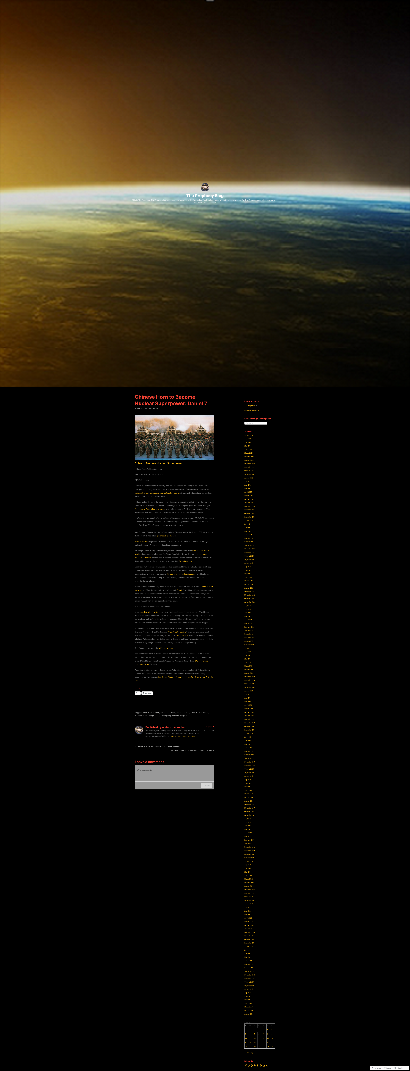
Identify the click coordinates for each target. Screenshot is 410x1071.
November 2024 (249, 510)
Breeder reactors (141, 541)
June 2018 (247, 783)
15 (268, 1038)
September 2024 (249, 517)
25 (250, 1046)
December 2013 (249, 975)
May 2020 (247, 701)
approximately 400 (164, 535)
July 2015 (247, 907)
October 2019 (249, 726)
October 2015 (249, 897)
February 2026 (249, 456)
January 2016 (248, 886)
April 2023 (248, 577)
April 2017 (248, 833)
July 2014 (247, 950)
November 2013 (249, 978)
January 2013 (248, 1014)
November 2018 (249, 765)
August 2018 (248, 776)
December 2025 (249, 463)
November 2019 (249, 723)
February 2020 (249, 712)
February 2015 (249, 925)
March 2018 (248, 794)
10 (246, 1038)
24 (246, 1046)
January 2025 (248, 502)
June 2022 (247, 613)
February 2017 (249, 840)
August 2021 (248, 648)
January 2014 (248, 971)
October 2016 (249, 854)
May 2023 (247, 574)
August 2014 (248, 946)
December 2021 (249, 634)
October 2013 (249, 982)
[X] (245, 1065)
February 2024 (249, 542)
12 (255, 1038)
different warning (166, 648)
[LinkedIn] (263, 1065)
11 (250, 1038)
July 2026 (247, 439)
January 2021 (248, 673)
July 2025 (247, 481)
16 (272, 1038)
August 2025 (248, 478)
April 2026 (248, 449)
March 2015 (248, 921)
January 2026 (248, 460)
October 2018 (249, 769)
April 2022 (248, 620)
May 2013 (247, 999)
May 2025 (247, 488)
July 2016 (247, 865)
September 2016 (249, 858)
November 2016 (249, 850)
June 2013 (247, 996)
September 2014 (249, 943)
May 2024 (247, 531)
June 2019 (247, 740)
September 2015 (249, 900)
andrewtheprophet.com (252, 410)
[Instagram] (248, 1065)
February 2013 (249, 1010)
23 (272, 1042)
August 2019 (248, 733)
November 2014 (249, 936)
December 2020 (249, 676)
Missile (198, 712)
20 (259, 1042)
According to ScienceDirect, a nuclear (150, 509)
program (138, 715)
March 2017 (248, 836)
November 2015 (249, 893)
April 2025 (248, 492)
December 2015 (249, 889)
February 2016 (249, 882)
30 (272, 1046)
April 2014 (248, 960)
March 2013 (248, 1007)
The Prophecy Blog (205, 195)
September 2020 (249, 687)
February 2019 (249, 755)
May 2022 (247, 616)
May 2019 (247, 744)
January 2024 (248, 545)
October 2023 (249, 556)
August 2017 (248, 818)
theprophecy (166, 715)
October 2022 (249, 598)
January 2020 (248, 715)
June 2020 (247, 698)
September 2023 (249, 559)
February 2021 (249, 669)
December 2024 (249, 506)
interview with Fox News (150, 612)
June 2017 (247, 826)
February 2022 (249, 627)
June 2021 (247, 655)
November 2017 (249, 808)
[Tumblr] (257, 1065)
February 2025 (249, 499)
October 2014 (249, 939)
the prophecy (154, 715)
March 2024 (248, 538)
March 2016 (248, 879)
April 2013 (248, 1003)
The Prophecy (249, 405)
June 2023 (247, 570)
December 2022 (249, 591)
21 (263, 1042)
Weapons (183, 715)
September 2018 (249, 772)
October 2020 (249, 684)
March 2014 (248, 964)
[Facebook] (260, 1065)
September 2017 (249, 815)
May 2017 (247, 829)
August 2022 (248, 605)
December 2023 (249, 549)
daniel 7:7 (185, 712)
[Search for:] (255, 423)
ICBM (193, 712)
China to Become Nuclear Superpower (159, 463)
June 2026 (247, 442)
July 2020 (247, 694)
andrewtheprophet (167, 712)
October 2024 (249, 513)
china (179, 712)
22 (268, 1042)
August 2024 (248, 520)
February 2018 (249, 797)
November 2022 (249, 595)
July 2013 (247, 992)
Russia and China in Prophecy (170, 677)
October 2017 (249, 811)
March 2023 (248, 581)
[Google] (251, 1065)
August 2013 (248, 989)
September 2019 (249, 730)
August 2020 (248, 691)
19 (255, 1042)
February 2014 (249, 968)
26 (255, 1046)
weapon (175, 715)
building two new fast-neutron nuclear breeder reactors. (157, 492)
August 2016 (248, 861)
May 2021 (247, 659)
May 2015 (247, 914)
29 (268, 1046)
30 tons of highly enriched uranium (181, 574)
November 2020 (249, 680)
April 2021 (248, 662)
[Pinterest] (254, 1065)
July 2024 (247, 524)
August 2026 (248, 435)
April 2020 (248, 705)
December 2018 (249, 762)
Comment (206, 785)
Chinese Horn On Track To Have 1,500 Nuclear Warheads (156, 747)
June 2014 (247, 953)
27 (259, 1046)
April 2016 (248, 875)
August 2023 (248, 563)
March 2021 (248, 666)
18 (250, 1042)
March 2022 (248, 623)
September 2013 (249, 985)
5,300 (179, 590)
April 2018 (248, 790)
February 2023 (249, 584)
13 (259, 1038)
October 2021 (249, 641)
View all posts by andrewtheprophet (183, 736)
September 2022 (249, 602)
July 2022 (247, 609)
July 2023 (247, 566)
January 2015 (248, 929)
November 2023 (249, 552)
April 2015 (248, 918)
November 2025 (249, 467)
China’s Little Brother (177, 631)
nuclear (205, 712)
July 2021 (247, 652)
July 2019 (247, 737)
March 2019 (248, 751)
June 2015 (247, 911)
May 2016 (247, 872)
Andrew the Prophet (151, 712)
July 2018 (247, 779)
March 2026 (248, 453)
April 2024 (248, 534)
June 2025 (247, 485)
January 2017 (248, 843)
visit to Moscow (182, 635)
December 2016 (249, 847)
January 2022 (248, 630)
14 (263, 1038)
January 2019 (248, 758)
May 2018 (247, 786)
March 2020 (248, 708)
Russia (145, 715)
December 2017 (249, 804)
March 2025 (248, 495)
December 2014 (249, 932)
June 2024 (247, 527)
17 (246, 1042)
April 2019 (248, 747)
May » (252, 1053)
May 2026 (247, 446)
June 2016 (247, 868)
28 (263, 1046)
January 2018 (248, 801)
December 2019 (249, 719)
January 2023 (248, 588)
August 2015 (248, 904)
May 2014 (247, 957)
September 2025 (249, 474)
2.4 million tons (185, 561)
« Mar (246, 1053)
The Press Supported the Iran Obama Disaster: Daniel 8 (191, 750)
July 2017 (247, 822)
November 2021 (249, 637)
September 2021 (249, 645)
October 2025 (249, 470)
